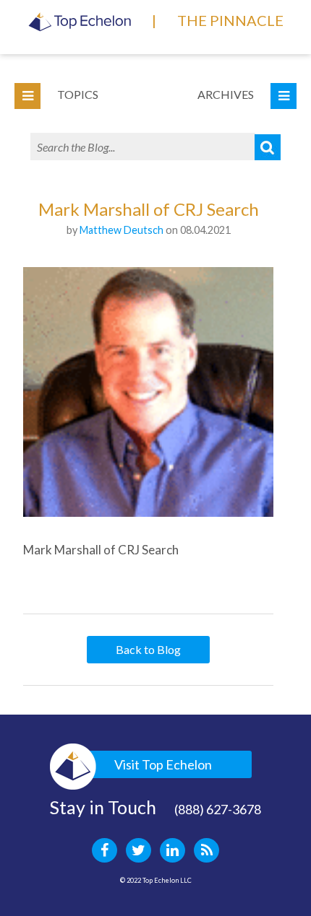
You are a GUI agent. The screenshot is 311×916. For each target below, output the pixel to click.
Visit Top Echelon (163, 764)
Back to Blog (148, 649)
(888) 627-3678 (217, 809)
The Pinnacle (230, 20)
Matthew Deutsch (121, 230)
